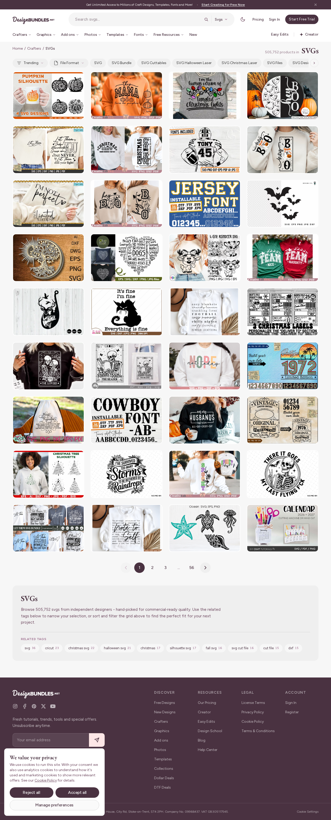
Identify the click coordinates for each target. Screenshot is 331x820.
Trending (31, 63)
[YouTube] (52, 706)
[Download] (66, 79)
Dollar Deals (164, 778)
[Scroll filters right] (314, 63)
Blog (201, 740)
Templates (163, 759)
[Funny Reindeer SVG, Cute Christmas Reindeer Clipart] (204, 257)
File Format (69, 63)
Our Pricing (207, 703)
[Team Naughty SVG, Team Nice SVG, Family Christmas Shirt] (282, 257)
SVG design (302, 63)
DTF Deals (162, 787)
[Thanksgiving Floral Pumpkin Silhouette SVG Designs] (48, 95)
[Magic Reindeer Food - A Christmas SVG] (48, 420)
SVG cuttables (153, 63)
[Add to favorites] (77, 79)
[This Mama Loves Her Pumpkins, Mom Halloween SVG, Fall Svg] (126, 95)
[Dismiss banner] (315, 4)
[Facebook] (24, 706)
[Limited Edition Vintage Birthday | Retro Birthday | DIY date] (282, 366)
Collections (163, 768)
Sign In (274, 19)
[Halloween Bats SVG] (282, 203)
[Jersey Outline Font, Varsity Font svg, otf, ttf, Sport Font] (204, 203)
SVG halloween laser (194, 63)
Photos (160, 750)
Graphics (161, 731)
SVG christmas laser (239, 63)
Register (292, 712)
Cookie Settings (307, 811)
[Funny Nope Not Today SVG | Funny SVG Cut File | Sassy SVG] (204, 366)
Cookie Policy (253, 721)
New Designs (165, 712)
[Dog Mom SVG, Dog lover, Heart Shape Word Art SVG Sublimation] (126, 257)
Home (18, 48)
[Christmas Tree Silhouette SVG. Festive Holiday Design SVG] (48, 474)
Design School (210, 731)
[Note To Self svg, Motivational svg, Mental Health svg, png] (126, 528)
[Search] (206, 19)
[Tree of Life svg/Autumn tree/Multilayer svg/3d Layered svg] (48, 257)
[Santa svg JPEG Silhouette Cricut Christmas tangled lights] (204, 95)
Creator (204, 712)
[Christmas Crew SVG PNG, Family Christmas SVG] (126, 149)
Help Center (207, 750)
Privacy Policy (253, 712)
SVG (98, 63)
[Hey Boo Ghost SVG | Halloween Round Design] (282, 95)
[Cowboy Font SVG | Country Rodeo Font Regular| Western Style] (126, 420)
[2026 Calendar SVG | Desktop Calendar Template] (282, 528)
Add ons (161, 740)
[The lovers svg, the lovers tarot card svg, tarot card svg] (48, 366)
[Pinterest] (34, 706)
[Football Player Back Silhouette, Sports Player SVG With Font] (204, 149)
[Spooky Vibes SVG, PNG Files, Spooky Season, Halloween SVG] (204, 474)
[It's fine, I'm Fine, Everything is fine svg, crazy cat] (126, 311)
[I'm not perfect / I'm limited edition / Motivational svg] (48, 203)
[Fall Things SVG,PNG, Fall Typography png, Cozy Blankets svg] (204, 311)
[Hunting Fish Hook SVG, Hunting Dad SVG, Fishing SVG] (48, 311)
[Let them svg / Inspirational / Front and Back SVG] (48, 149)
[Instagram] (15, 706)
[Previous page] (126, 567)
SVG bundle (121, 63)
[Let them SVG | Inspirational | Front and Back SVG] (48, 528)
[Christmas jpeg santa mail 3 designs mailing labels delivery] (282, 311)
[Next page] (205, 567)
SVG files (275, 63)
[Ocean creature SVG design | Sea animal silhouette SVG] (204, 528)
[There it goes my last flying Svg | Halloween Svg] (282, 474)
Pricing (258, 19)
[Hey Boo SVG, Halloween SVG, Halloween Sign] (126, 203)
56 (191, 567)
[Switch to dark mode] (243, 19)
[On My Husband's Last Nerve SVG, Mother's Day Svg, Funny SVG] (204, 420)
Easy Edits (206, 721)
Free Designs (164, 703)
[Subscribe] (97, 740)
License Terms (253, 703)
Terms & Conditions (258, 731)
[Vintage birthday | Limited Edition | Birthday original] (282, 420)
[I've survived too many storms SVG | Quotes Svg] (126, 474)
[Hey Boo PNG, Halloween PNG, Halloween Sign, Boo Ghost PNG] (282, 149)
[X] (43, 706)
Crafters (34, 48)
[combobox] (138, 19)
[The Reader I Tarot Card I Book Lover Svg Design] (126, 366)
